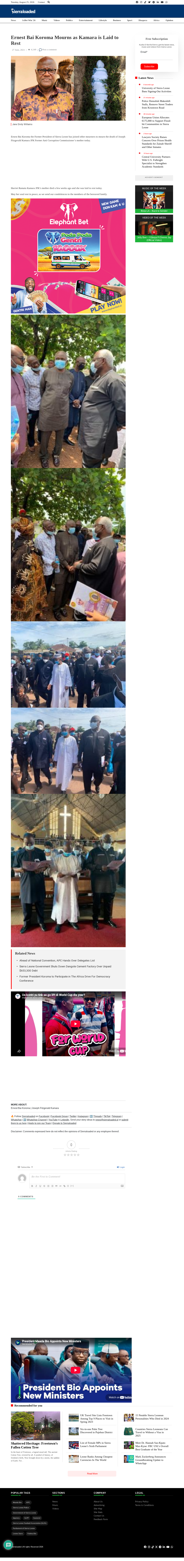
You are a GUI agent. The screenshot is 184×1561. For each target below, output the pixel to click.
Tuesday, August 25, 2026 (22, 2)
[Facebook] (137, 2)
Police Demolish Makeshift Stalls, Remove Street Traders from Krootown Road (157, 104)
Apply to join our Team (39, 1123)
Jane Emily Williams (22, 124)
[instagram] (141, 2)
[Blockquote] (56, 1186)
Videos (57, 20)
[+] (72, 1186)
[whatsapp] (166, 2)
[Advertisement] (120, 10)
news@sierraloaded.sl (106, 1120)
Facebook (44, 1116)
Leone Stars (18, 1534)
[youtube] (162, 2)
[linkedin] (158, 2)
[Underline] (40, 1186)
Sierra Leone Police (21, 1508)
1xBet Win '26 (29, 20)
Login (122, 1167)
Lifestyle (103, 20)
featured (36, 1518)
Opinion (169, 20)
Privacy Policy (141, 1502)
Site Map (98, 1509)
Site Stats (98, 1512)
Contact (41, 2)
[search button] (49, 2)
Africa (156, 20)
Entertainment (86, 20)
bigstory (16, 1518)
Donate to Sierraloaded (64, 1123)
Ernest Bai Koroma (21, 1108)
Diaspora (143, 20)
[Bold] (32, 1186)
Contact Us (99, 1516)
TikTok (106, 1116)
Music (44, 20)
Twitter (73, 1116)
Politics (69, 20)
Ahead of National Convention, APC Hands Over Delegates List (57, 960)
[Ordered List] (48, 1186)
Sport (129, 20)
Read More (92, 1473)
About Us (98, 1502)
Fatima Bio (31, 1534)
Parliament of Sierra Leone (24, 1528)
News (13, 20)
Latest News (146, 77)
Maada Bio (17, 1502)
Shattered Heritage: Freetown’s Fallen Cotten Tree (34, 1445)
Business (117, 20)
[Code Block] (60, 1186)
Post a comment (49, 49)
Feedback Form (101, 1519)
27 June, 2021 (18, 50)
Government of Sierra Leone (24, 1513)
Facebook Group (59, 1116)
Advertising (99, 1505)
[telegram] (154, 2)
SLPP (26, 1518)
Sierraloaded (28, 1116)
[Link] (64, 1186)
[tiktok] (145, 2)
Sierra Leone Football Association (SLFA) (29, 1523)
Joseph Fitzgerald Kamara (45, 1108)
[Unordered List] (52, 1186)
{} (68, 1186)
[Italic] (36, 1186)
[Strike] (44, 1186)
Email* (144, 52)
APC (28, 1502)
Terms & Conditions (144, 1505)
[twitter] (149, 2)
